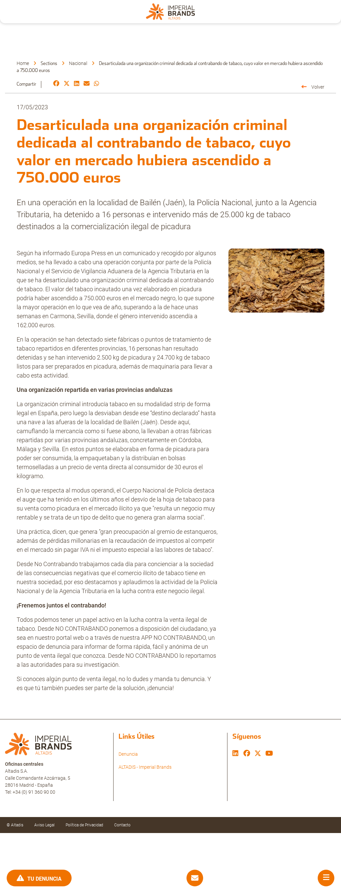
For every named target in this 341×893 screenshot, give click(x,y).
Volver (317, 87)
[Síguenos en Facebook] (246, 754)
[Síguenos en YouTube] (269, 754)
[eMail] (86, 84)
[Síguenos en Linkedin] (235, 754)
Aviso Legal (44, 825)
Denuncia (128, 754)
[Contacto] (194, 878)
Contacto (122, 825)
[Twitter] (66, 84)
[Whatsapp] (96, 84)
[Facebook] (56, 84)
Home (23, 63)
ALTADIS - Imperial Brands (145, 767)
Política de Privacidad (84, 825)
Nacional (78, 63)
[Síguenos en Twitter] (257, 754)
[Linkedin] (76, 84)
